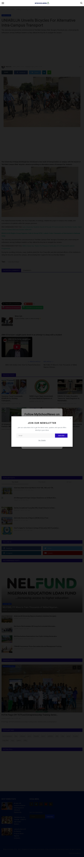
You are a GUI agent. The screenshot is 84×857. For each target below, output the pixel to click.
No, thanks (42, 440)
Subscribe (61, 435)
